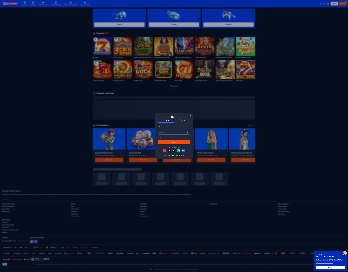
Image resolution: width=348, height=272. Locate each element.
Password (162, 132)
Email (160, 127)
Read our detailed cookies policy (324, 263)
